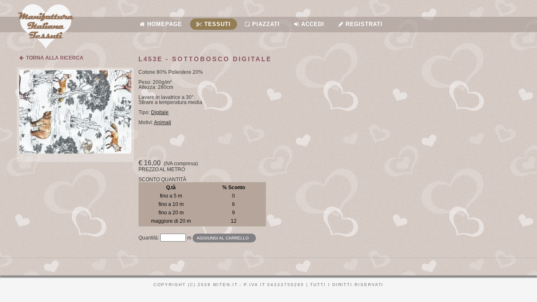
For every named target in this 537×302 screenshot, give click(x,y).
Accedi (311, 24)
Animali (162, 122)
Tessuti (216, 24)
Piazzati (265, 24)
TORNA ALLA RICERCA (53, 57)
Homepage (163, 24)
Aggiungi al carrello (223, 238)
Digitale (160, 112)
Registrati (363, 24)
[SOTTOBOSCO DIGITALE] (75, 151)
